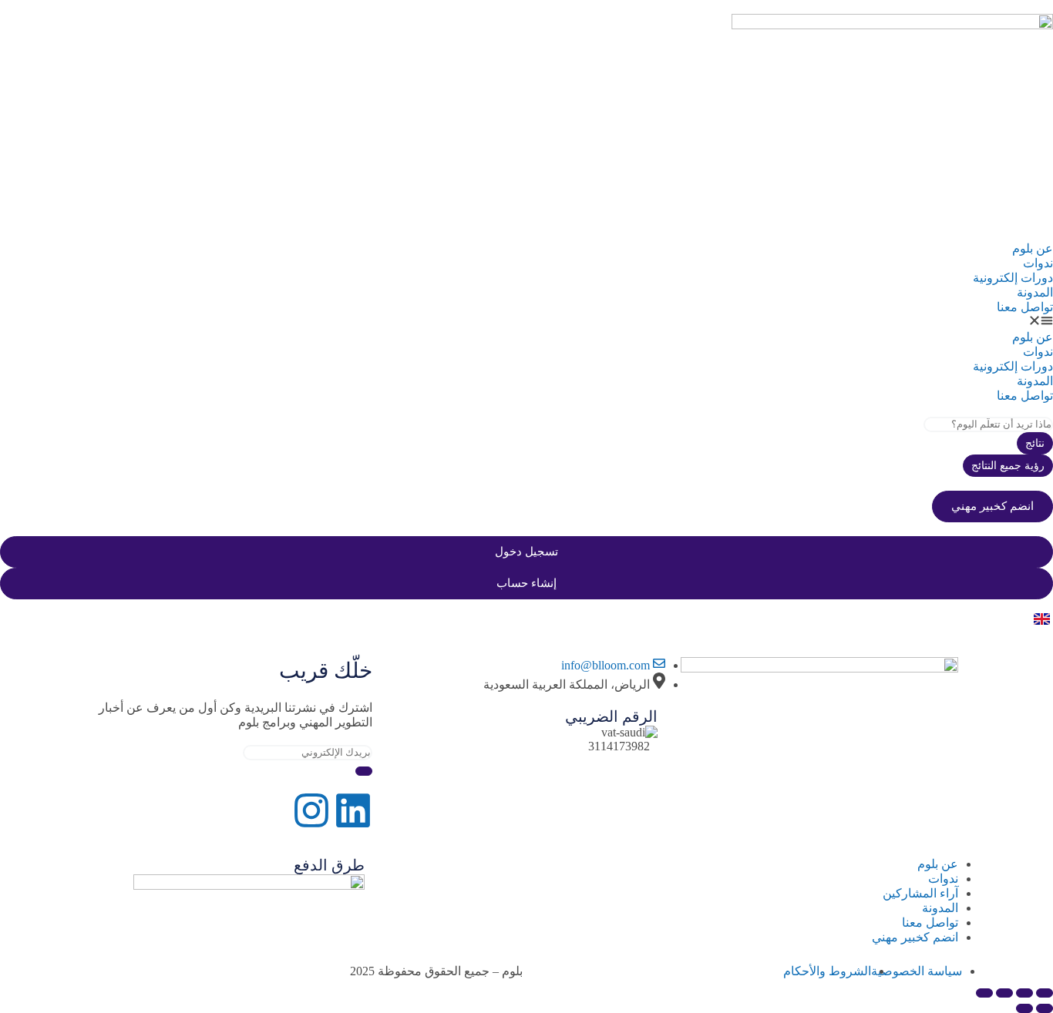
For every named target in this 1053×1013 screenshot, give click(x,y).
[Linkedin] (353, 810)
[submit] (363, 771)
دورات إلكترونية (1013, 277)
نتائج (1035, 443)
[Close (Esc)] (984, 993)
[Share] (1004, 993)
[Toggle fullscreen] (1024, 993)
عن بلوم (1032, 248)
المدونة (1035, 292)
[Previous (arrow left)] (1044, 1008)
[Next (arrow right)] (1024, 1008)
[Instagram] (311, 810)
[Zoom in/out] (1044, 993)
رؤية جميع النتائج (1008, 465)
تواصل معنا (1025, 307)
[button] (526, 322)
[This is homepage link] (892, 25)
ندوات (1038, 263)
